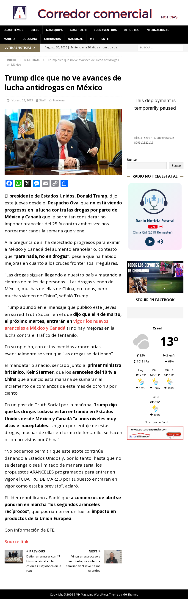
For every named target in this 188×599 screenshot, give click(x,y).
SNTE (105, 39)
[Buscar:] (160, 47)
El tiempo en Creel (156, 422)
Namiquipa (54, 30)
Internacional (157, 30)
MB (92, 39)
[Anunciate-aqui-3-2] (155, 437)
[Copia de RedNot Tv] (155, 290)
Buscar (132, 159)
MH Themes (130, 594)
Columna (29, 39)
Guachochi (78, 30)
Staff (42, 100)
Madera (9, 39)
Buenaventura (105, 30)
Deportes (131, 30)
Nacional (75, 39)
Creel (34, 30)
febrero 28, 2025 (22, 100)
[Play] (150, 241)
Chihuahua (52, 39)
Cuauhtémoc (13, 30)
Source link (16, 542)
